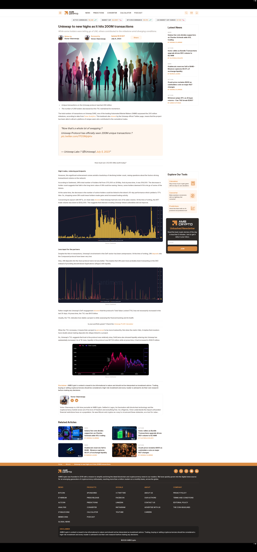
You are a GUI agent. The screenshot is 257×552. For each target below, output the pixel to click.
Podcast (138, 13)
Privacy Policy (179, 493)
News (87, 13)
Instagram (120, 507)
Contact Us (149, 502)
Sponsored (92, 493)
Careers (148, 512)
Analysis (62, 507)
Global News (64, 522)
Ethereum (62, 498)
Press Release (93, 498)
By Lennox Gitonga (174, 103)
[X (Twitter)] (72, 400)
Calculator (125, 13)
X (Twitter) (121, 493)
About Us (148, 493)
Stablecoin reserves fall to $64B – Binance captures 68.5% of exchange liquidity (181, 68)
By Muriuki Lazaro (90, 455)
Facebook (120, 498)
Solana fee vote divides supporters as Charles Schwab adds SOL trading (94, 433)
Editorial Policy (180, 502)
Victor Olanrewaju (71, 39)
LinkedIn (119, 502)
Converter (112, 13)
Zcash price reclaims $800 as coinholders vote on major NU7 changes (150, 450)
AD (254, 0)
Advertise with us (152, 507)
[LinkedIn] (76, 400)
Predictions (98, 13)
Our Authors (150, 498)
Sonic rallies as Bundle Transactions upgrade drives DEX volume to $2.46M (150, 433)
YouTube (119, 512)
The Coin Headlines (181, 507)
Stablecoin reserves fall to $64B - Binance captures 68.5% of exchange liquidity (95, 450)
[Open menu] (60, 13)
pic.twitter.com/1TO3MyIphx (76, 136)
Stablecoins (63, 512)
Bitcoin (61, 493)
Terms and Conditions (183, 498)
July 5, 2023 (103, 151)
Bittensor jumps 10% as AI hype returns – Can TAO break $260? (180, 99)
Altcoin (141, 428)
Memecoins (63, 517)
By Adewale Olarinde (91, 438)
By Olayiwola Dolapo (145, 438)
